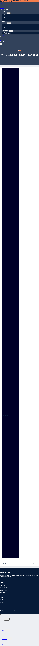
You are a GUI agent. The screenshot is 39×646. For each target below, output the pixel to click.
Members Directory (7, 33)
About (5, 14)
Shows (5, 27)
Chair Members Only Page (5, 604)
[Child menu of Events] (9, 23)
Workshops (6, 26)
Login (3, 35)
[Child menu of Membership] (11, 31)
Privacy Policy (2, 602)
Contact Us (4, 579)
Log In (3, 644)
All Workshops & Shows (8, 24)
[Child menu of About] (9, 13)
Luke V (18, 610)
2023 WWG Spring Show (6, 563)
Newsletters (6, 18)
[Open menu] (1, 44)
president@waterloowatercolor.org (6, 1)
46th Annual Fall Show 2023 (32, 563)
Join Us (5, 32)
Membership (4, 639)
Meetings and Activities (8, 28)
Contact (5, 20)
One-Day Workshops (4, 587)
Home (3, 11)
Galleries (4, 21)
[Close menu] (0, 614)
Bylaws (5, 17)
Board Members (7, 16)
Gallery (19, 50)
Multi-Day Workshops (4, 585)
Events (3, 630)
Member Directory (3, 600)
